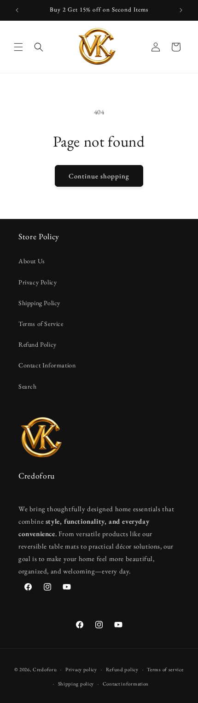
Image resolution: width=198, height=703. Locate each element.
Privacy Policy (37, 282)
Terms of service (165, 669)
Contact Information (47, 365)
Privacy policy (81, 669)
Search (27, 386)
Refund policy (122, 669)
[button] (18, 47)
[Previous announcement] (17, 10)
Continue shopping (99, 175)
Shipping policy (76, 683)
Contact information (126, 683)
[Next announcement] (181, 10)
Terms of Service (41, 323)
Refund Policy (37, 344)
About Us (31, 261)
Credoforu (45, 669)
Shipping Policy (39, 303)
